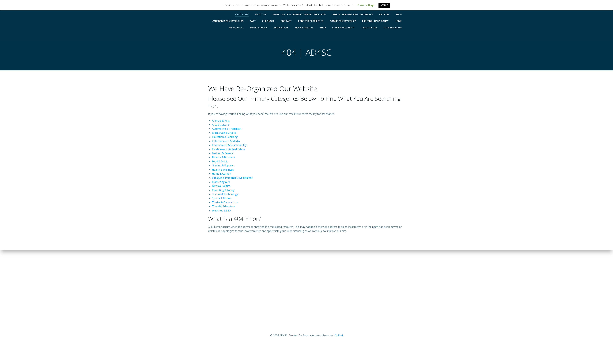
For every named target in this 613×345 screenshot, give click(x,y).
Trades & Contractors (225, 202)
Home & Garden (221, 173)
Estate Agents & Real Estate (228, 149)
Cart (253, 21)
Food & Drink (220, 161)
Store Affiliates (342, 27)
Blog (399, 14)
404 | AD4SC (242, 14)
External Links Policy (375, 21)
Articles (384, 14)
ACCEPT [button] (384, 5)
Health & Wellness (223, 169)
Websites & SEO (221, 210)
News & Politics (221, 186)
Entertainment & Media (226, 141)
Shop (323, 27)
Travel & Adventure (223, 206)
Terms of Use (369, 27)
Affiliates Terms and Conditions (353, 14)
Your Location (392, 27)
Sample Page (281, 27)
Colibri (339, 335)
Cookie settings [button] (366, 5)
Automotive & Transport (226, 128)
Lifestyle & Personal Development (232, 178)
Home (398, 21)
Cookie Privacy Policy (343, 21)
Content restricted (310, 21)
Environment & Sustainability (229, 145)
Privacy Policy (258, 27)
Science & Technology (225, 194)
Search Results (304, 27)
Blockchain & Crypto (224, 132)
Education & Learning (225, 137)
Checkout (268, 21)
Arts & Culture (220, 124)
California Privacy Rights (227, 21)
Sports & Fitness (221, 198)
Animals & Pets (221, 120)
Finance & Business (223, 157)
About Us (260, 14)
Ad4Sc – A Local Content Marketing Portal (299, 14)
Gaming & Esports (223, 165)
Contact (286, 21)
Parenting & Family (223, 190)
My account (236, 27)
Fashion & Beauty (222, 153)
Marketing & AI (221, 182)
